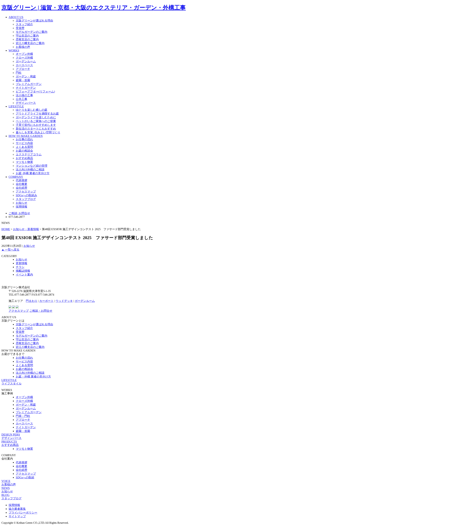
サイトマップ (17, 516)
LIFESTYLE (16, 106)
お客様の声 (23, 46)
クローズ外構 (24, 57)
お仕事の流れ (24, 139)
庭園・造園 (23, 80)
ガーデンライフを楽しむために (36, 117)
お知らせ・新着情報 (26, 229)
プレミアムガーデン (29, 84)
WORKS (14, 50)
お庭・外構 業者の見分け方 (33, 376)
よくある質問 (24, 146)
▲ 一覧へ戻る (10, 249)
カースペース (24, 65)
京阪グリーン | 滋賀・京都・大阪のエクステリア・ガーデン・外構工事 (93, 7)
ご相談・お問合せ (40, 310)
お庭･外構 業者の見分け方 (32, 173)
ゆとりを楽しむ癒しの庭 (31, 109)
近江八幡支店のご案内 (30, 43)
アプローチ (23, 68)
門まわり (31, 300)
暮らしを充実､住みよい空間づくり (38, 132)
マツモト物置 (24, 161)
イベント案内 (24, 274)
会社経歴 (21, 187)
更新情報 (21, 263)
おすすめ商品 (24, 158)
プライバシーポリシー (23, 512)
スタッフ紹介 (24, 24)
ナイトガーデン (26, 87)
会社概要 (21, 184)
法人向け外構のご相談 (30, 169)
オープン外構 (24, 53)
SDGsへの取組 (25, 477)
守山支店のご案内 (27, 35)
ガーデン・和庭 (26, 76)
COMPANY (16, 176)
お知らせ (21, 202)
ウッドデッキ (64, 300)
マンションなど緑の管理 (31, 165)
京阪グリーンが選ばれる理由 (34, 20)
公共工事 (21, 99)
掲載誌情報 (23, 270)
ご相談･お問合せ (19, 213)
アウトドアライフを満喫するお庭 (37, 113)
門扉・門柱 (23, 415)
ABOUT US (16, 17)
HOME (5, 229)
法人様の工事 (24, 95)
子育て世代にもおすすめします (36, 124)
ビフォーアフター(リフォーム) (35, 91)
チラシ (20, 267)
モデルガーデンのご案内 (31, 31)
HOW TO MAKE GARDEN (26, 135)
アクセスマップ (26, 191)
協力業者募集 (17, 508)
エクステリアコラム (29, 154)
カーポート (46, 300)
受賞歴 (20, 28)
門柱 (19, 72)
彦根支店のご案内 (27, 39)
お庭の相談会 (24, 150)
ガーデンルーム (26, 61)
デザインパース (26, 102)
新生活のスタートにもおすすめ (36, 128)
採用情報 (21, 206)
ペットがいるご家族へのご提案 (36, 121)
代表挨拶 (21, 180)
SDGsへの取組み (26, 195)
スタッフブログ (26, 199)
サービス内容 (24, 143)
